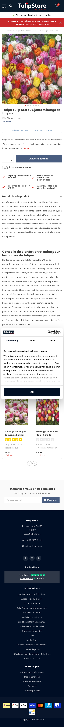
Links (32, 635)
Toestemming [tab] (11, 340)
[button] (25, 105)
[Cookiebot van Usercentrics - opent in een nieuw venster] (48, 332)
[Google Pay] (15, 705)
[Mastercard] (40, 705)
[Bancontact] (32, 712)
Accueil (9, 31)
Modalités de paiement (32, 617)
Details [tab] (32, 340)
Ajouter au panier (38, 158)
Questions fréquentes (32, 631)
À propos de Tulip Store (32, 598)
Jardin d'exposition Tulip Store (32, 594)
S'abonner (52, 500)
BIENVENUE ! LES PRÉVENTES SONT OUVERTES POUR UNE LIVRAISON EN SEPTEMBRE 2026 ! (32, 23)
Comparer (32, 686)
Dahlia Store (32, 640)
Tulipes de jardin (32, 649)
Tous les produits (32, 690)
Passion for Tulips (32, 658)
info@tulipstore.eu (33, 546)
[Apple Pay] (23, 705)
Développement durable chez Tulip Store (32, 654)
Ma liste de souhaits (32, 681)
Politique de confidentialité (32, 626)
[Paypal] (48, 705)
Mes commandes (32, 676)
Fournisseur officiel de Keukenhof (32, 644)
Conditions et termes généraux (32, 621)
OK (32, 392)
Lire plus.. (27, 148)
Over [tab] (52, 340)
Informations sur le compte (32, 672)
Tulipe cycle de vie (32, 603)
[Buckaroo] (57, 705)
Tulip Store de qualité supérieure (32, 608)
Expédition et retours (32, 612)
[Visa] (32, 705)
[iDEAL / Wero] (6, 705)
